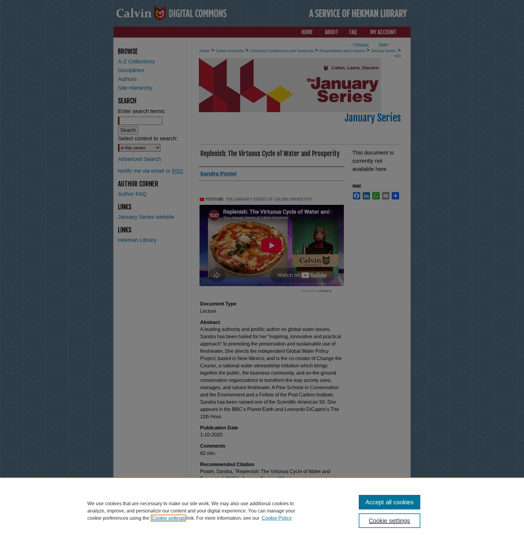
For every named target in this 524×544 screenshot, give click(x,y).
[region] (262, 510)
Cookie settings (168, 518)
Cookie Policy (277, 518)
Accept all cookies (389, 502)
